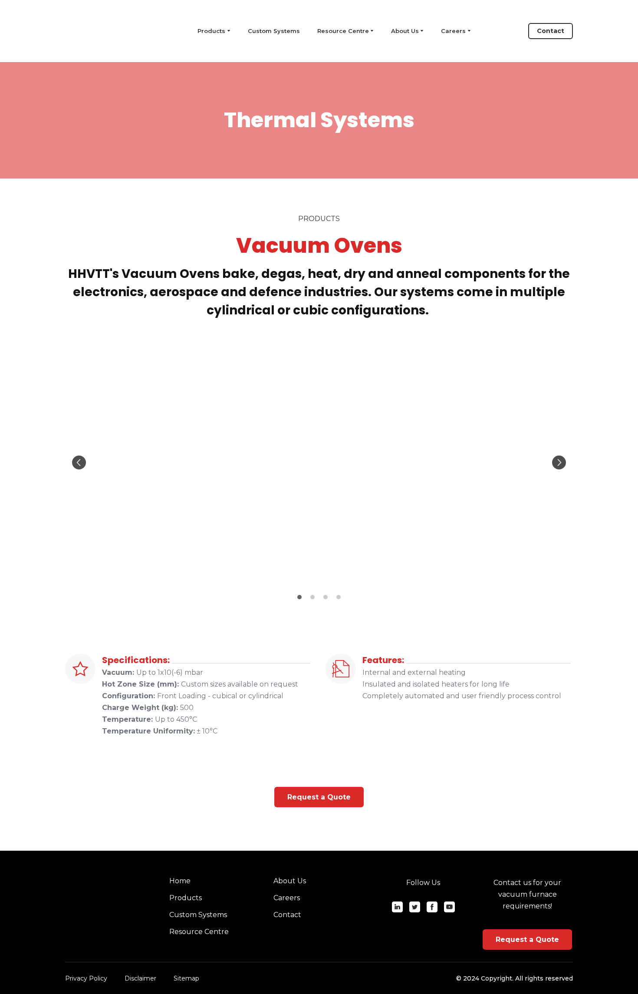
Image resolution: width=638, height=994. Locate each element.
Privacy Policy (86, 978)
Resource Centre (343, 30)
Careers (453, 30)
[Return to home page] (104, 31)
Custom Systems (274, 30)
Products (185, 898)
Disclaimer (140, 978)
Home (180, 881)
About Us (405, 30)
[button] (550, 31)
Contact (287, 915)
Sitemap (186, 978)
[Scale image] (319, 462)
